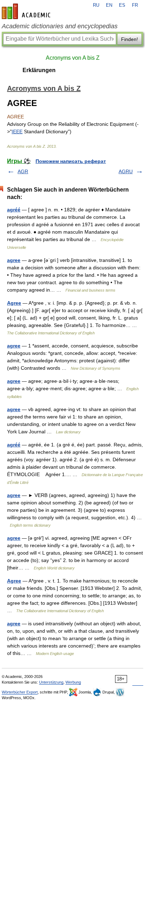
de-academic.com (27, 11)
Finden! (129, 39)
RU (96, 5)
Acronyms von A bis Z (73, 58)
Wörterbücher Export (20, 692)
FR (135, 5)
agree (13, 260)
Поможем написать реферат (71, 161)
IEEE (17, 131)
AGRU (126, 171)
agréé (13, 209)
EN (109, 5)
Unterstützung (51, 682)
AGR (23, 171)
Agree (14, 303)
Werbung (73, 682)
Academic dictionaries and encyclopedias (60, 26)
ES (122, 5)
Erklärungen (39, 70)
